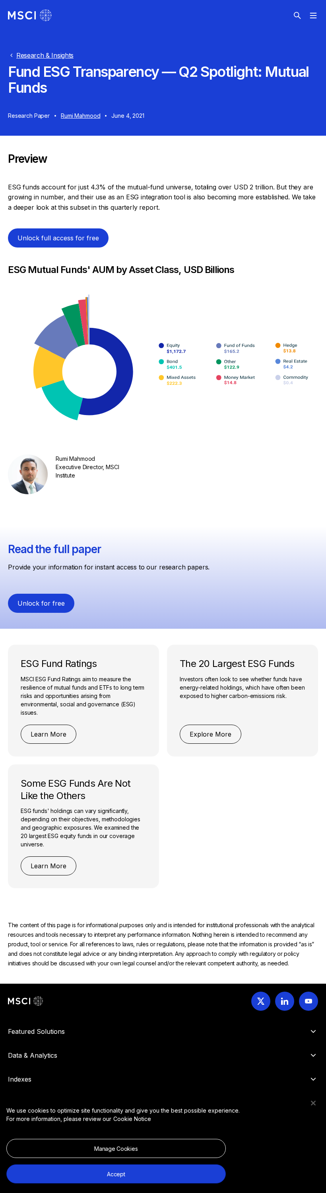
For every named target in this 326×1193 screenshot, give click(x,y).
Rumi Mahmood (80, 115)
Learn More (48, 734)
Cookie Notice (132, 1118)
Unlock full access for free (58, 238)
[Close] (313, 1103)
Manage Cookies (116, 1148)
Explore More (210, 734)
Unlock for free (41, 603)
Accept (116, 1174)
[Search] (297, 15)
